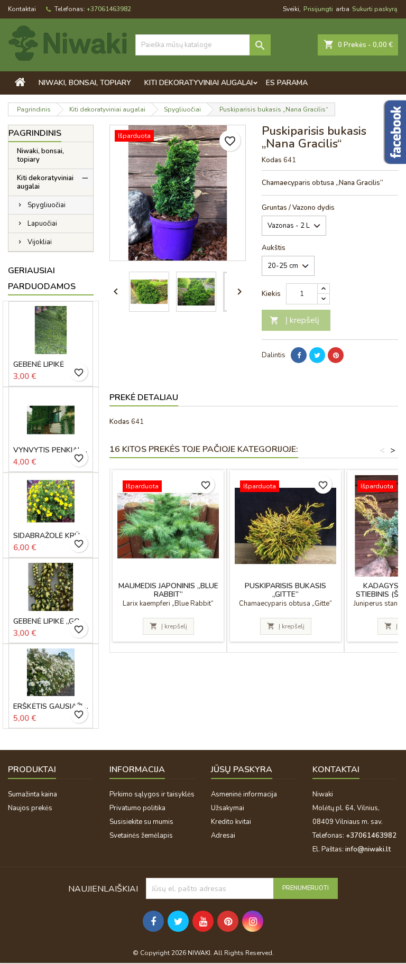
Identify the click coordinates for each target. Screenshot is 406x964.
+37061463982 (109, 9)
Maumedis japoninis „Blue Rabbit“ (168, 590)
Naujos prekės (30, 808)
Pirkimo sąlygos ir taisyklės (152, 794)
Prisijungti (318, 9)
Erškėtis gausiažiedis (50, 706)
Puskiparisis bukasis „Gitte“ (285, 590)
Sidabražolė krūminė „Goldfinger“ (50, 536)
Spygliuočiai (46, 205)
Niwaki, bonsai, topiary (85, 83)
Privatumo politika (137, 808)
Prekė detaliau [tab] (143, 397)
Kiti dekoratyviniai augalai (198, 83)
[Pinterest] (336, 355)
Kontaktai (22, 9)
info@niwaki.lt (368, 849)
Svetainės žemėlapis (141, 835)
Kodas (272, 160)
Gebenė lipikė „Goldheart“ (50, 621)
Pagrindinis (34, 133)
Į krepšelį (294, 320)
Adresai (223, 835)
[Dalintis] (299, 355)
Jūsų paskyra (241, 769)
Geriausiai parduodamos (42, 278)
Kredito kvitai (231, 822)
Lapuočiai (42, 223)
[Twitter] (317, 355)
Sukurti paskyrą (374, 9)
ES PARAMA (287, 83)
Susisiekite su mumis (141, 822)
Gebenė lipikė (38, 364)
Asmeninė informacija (244, 794)
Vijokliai (39, 242)
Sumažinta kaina (32, 794)
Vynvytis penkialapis (50, 450)
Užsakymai (227, 808)
